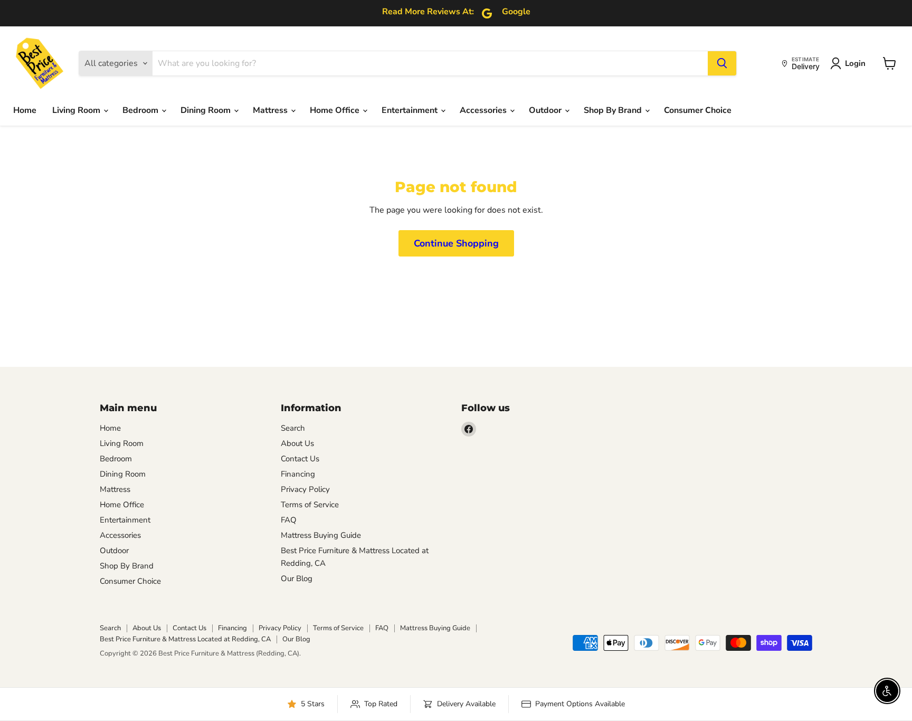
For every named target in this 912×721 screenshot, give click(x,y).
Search (293, 428)
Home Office (336, 110)
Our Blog (296, 578)
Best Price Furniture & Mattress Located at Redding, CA (185, 639)
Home (24, 110)
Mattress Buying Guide (321, 535)
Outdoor (546, 110)
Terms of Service (310, 504)
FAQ (289, 520)
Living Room (77, 110)
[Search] (722, 63)
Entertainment (411, 110)
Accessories (484, 110)
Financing (298, 474)
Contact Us (300, 458)
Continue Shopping (456, 243)
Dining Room (206, 110)
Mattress (271, 110)
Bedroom (141, 110)
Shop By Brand (614, 110)
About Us (297, 443)
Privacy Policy (305, 489)
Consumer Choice (698, 110)
